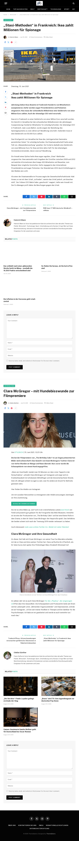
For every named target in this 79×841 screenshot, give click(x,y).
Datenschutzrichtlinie (39, 828)
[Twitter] (5, 97)
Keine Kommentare (36, 37)
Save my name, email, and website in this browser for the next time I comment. (34, 361)
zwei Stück (64, 510)
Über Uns (12, 825)
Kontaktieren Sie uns (27, 825)
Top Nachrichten (20, 9)
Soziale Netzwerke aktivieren (24, 503)
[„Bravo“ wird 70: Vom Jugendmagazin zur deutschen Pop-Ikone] (58, 686)
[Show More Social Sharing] (15, 42)
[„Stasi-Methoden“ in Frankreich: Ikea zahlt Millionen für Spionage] (39, 64)
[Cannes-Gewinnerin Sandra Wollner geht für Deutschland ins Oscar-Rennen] (20, 717)
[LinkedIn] (5, 102)
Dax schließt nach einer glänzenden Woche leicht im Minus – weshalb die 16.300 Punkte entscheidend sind (18, 268)
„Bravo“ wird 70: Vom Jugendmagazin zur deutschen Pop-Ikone (57, 700)
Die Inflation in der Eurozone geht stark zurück (19, 300)
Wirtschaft (42, 9)
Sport (66, 9)
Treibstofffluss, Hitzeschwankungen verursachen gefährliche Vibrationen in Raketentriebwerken (21, 640)
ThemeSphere (50, 834)
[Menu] (6, 3)
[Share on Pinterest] (11, 42)
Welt (32, 9)
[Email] (5, 113)
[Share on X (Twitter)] (8, 42)
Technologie (55, 9)
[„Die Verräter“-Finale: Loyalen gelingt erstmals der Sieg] (20, 686)
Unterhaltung (9, 386)
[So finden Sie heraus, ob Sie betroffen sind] (58, 253)
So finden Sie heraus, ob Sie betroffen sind (56, 267)
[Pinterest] (5, 107)
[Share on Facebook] (5, 42)
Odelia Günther (14, 403)
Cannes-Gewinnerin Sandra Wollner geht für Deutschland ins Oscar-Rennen (19, 730)
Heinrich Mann (14, 37)
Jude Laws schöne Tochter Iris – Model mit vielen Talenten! (47, 527)
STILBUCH (19, 452)
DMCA (41, 825)
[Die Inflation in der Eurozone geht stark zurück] (20, 286)
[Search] (73, 3)
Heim (8, 9)
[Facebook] (5, 92)
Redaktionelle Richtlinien (57, 825)
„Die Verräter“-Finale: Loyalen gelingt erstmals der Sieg (18, 700)
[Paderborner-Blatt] (39, 3)
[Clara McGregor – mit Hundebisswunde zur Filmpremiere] (39, 430)
